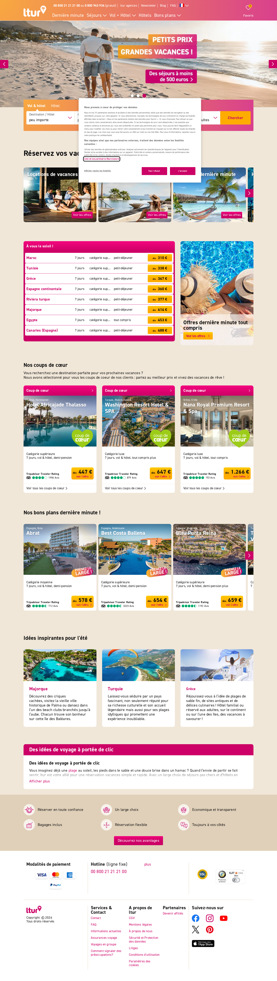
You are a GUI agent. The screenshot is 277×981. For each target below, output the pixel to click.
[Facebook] (195, 921)
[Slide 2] (144, 96)
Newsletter (148, 6)
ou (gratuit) (85, 6)
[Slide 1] (138, 95)
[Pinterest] (209, 932)
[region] (140, 140)
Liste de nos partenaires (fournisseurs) (101, 159)
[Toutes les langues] (184, 5)
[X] (195, 932)
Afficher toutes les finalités (97, 170)
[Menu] (243, 871)
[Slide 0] (132, 95)
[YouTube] (223, 921)
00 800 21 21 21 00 (109, 872)
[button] (249, 193)
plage (73, 770)
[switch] (236, 880)
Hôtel (55, 106)
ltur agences (128, 6)
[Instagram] (209, 921)
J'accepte (182, 171)
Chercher (235, 117)
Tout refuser (154, 171)
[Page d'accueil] (35, 11)
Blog (163, 6)
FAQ (173, 6)
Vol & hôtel (36, 106)
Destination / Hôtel (41, 114)
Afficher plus (39, 781)
